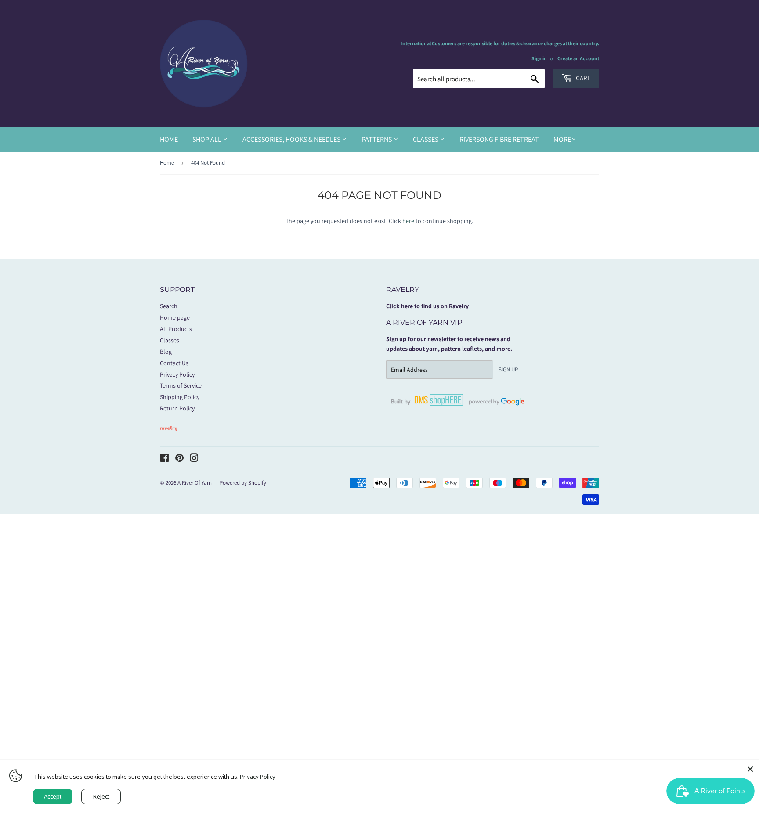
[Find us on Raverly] (168, 435)
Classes (426, 139)
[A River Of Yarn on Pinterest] (179, 459)
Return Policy (177, 408)
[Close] (750, 769)
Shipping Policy (179, 397)
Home (169, 139)
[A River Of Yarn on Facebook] (164, 459)
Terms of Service (181, 385)
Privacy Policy (177, 374)
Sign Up (508, 369)
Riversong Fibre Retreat (499, 139)
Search (168, 306)
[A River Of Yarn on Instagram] (194, 459)
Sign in (539, 58)
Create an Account (578, 58)
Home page (175, 317)
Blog (166, 352)
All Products (176, 329)
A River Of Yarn (194, 482)
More (562, 139)
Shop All (207, 139)
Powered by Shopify (243, 482)
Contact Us (174, 363)
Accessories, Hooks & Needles (292, 139)
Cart (582, 78)
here (408, 221)
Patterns (377, 139)
